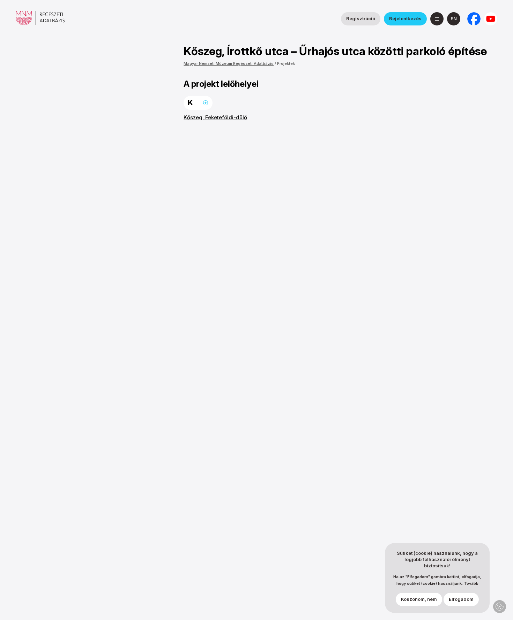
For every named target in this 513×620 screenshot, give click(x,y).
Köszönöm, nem (419, 599)
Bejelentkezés (405, 18)
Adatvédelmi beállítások (499, 606)
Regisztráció (360, 18)
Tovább (471, 583)
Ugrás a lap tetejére (206, 103)
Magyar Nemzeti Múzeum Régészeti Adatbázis (229, 63)
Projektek (286, 63)
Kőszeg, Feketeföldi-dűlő (215, 117)
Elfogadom (461, 599)
